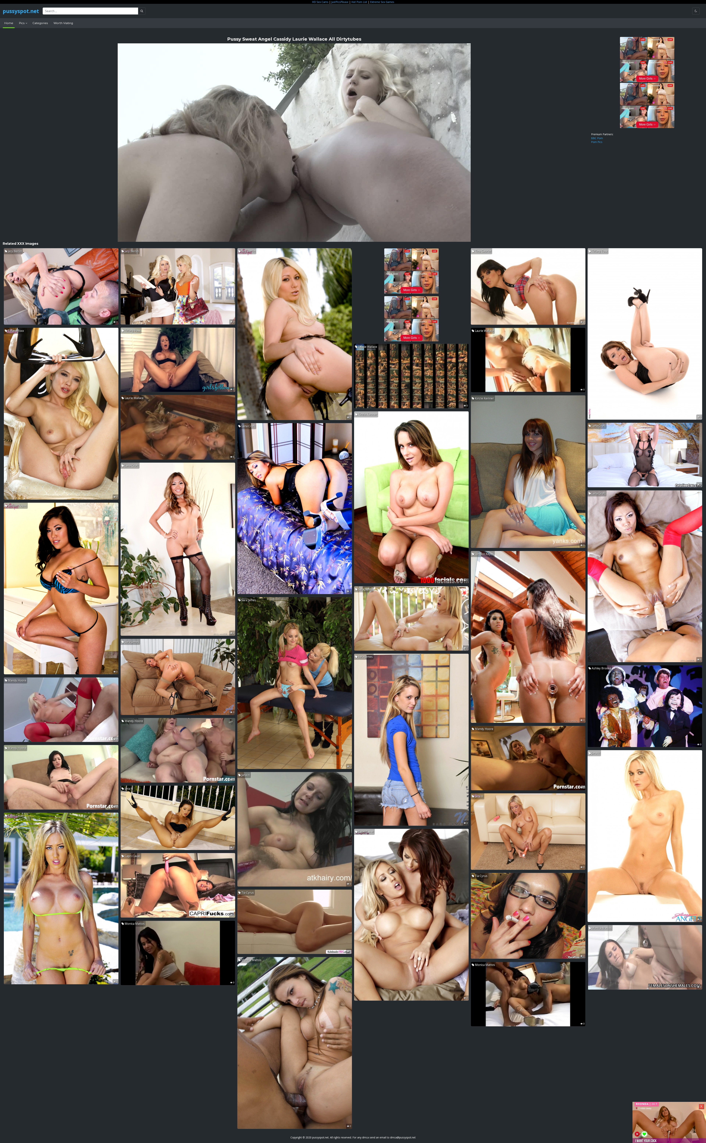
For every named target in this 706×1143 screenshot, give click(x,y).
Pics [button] (22, 23)
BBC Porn (597, 138)
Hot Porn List (359, 2)
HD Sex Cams (320, 2)
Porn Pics (596, 142)
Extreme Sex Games (382, 2)
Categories (40, 23)
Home (8, 23)
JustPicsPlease (339, 2)
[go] (142, 11)
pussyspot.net (21, 11)
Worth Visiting (63, 23)
